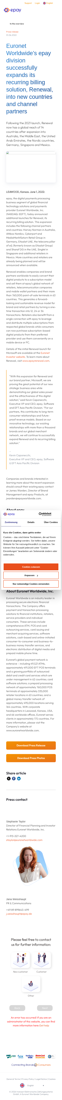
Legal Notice (41, 1079)
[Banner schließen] (58, 514)
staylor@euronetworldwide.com (24, 840)
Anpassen (29, 575)
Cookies (52, 1079)
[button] (9, 778)
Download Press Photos (31, 758)
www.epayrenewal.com (35, 360)
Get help (44, 1025)
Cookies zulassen (31, 567)
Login (37, 3)
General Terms (13, 1079)
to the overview (17, 23)
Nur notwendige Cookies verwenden (31, 584)
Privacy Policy (27, 1079)
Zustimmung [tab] (11, 522)
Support (28, 3)
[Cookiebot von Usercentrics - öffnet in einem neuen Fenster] (39, 514)
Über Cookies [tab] (51, 522)
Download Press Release (31, 745)
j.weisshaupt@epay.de (19, 913)
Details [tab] (31, 522)
